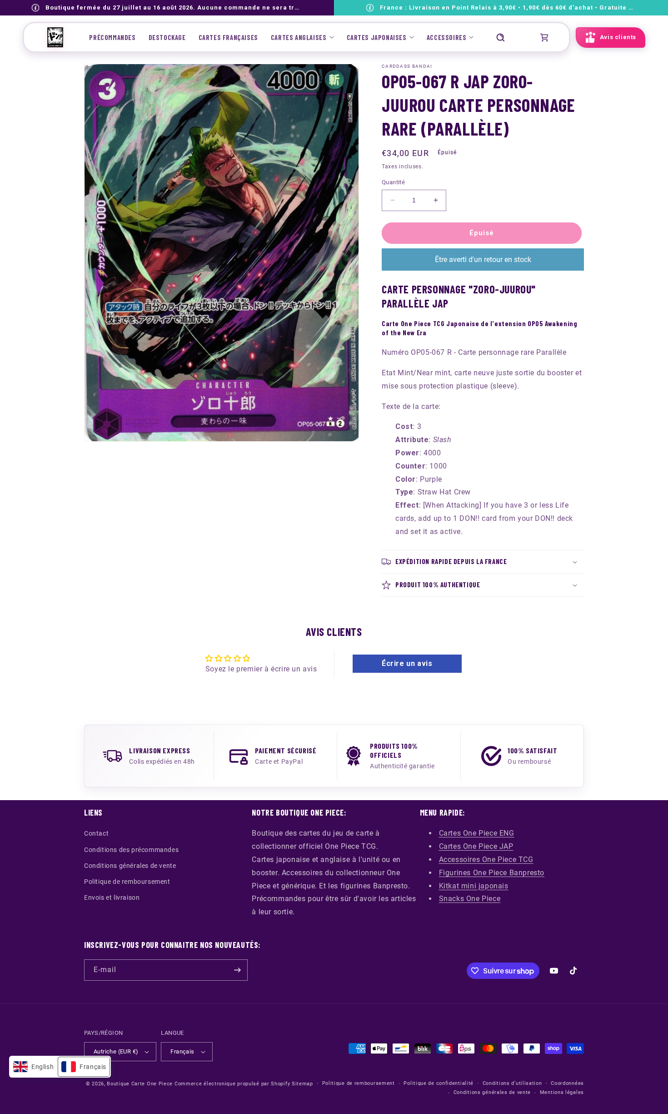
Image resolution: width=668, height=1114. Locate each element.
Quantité (393, 182)
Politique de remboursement (127, 881)
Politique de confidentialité (439, 1083)
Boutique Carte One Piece (140, 1084)
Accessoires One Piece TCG (486, 859)
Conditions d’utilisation (512, 1083)
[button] (302, 37)
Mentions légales (562, 1092)
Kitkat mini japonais (473, 886)
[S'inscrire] (237, 970)
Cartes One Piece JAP (476, 846)
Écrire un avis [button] (407, 663)
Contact (96, 833)
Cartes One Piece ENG (476, 833)
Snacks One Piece (470, 898)
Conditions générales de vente (130, 865)
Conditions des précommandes (131, 849)
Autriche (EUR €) (116, 1051)
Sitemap (302, 1084)
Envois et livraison (112, 897)
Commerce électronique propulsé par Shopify (232, 1084)
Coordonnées (567, 1083)
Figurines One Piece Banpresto (491, 872)
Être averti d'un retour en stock (483, 259)
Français (182, 1051)
